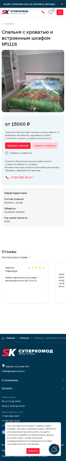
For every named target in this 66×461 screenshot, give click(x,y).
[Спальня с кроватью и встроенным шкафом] (33, 81)
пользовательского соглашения (23, 444)
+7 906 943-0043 (11, 421)
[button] (31, 109)
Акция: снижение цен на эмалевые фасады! (29, 4)
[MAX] (4, 432)
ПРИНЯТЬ (33, 451)
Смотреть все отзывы (15, 257)
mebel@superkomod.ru (13, 371)
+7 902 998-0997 (11, 416)
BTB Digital (41, 456)
